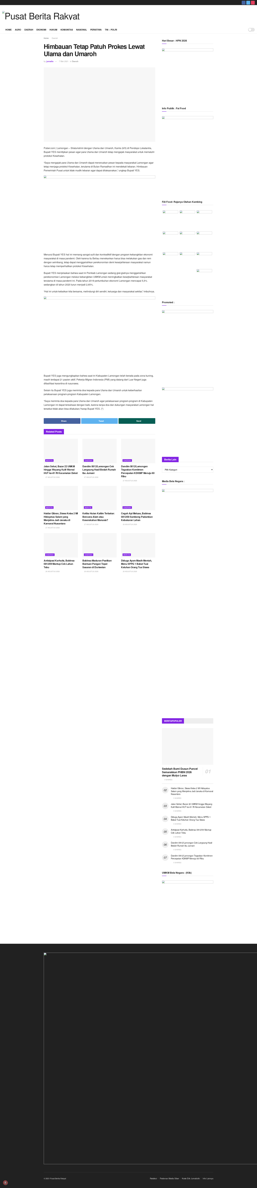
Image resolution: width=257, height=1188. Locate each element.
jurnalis (49, 61)
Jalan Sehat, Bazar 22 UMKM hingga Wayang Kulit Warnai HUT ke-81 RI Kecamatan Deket (61, 470)
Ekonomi (41, 29)
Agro (18, 29)
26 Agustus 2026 (129, 524)
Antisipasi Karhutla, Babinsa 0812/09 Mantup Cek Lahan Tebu (59, 564)
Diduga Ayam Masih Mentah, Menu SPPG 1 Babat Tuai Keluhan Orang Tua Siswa (136, 564)
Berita (49, 460)
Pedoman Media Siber (169, 1178)
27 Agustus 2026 (52, 477)
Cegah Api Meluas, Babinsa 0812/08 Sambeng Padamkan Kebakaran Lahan (137, 517)
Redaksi (153, 1178)
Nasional (81, 29)
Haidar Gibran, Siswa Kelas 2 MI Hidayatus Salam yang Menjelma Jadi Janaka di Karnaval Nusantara (61, 518)
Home (8, 29)
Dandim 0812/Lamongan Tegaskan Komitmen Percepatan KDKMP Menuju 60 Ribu (138, 471)
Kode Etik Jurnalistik (191, 1178)
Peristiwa (96, 29)
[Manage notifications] (5, 1182)
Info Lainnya (208, 1178)
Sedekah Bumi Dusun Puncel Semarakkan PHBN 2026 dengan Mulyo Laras (180, 772)
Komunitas (67, 29)
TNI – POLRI (111, 29)
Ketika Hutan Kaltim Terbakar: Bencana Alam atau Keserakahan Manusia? (98, 517)
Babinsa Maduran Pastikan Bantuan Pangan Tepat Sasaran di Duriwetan (97, 564)
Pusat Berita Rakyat (58, 1178)
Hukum (53, 29)
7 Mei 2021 (63, 61)
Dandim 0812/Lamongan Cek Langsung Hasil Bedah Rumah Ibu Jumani (99, 470)
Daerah (28, 29)
